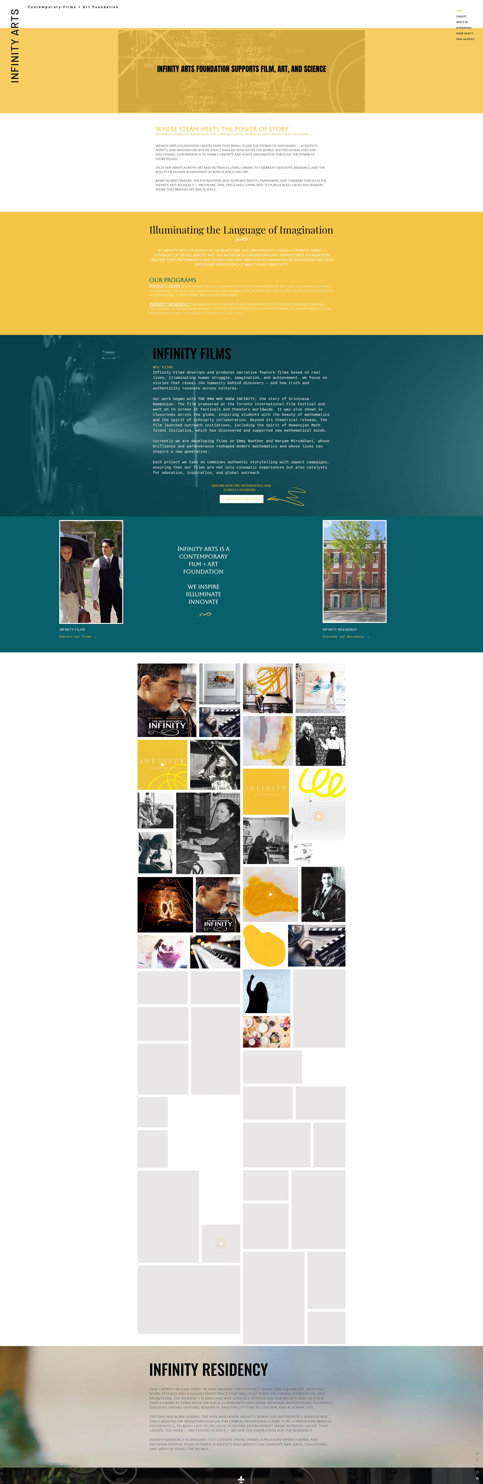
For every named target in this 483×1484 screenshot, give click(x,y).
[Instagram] (477, 1472)
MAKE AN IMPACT (465, 39)
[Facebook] (477, 1466)
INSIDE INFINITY (464, 33)
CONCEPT (461, 16)
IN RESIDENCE (464, 27)
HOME (459, 10)
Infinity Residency (170, 304)
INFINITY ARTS (14, 45)
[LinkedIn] (477, 1453)
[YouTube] (477, 1478)
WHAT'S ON (462, 22)
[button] (360, 141)
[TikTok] (477, 1460)
